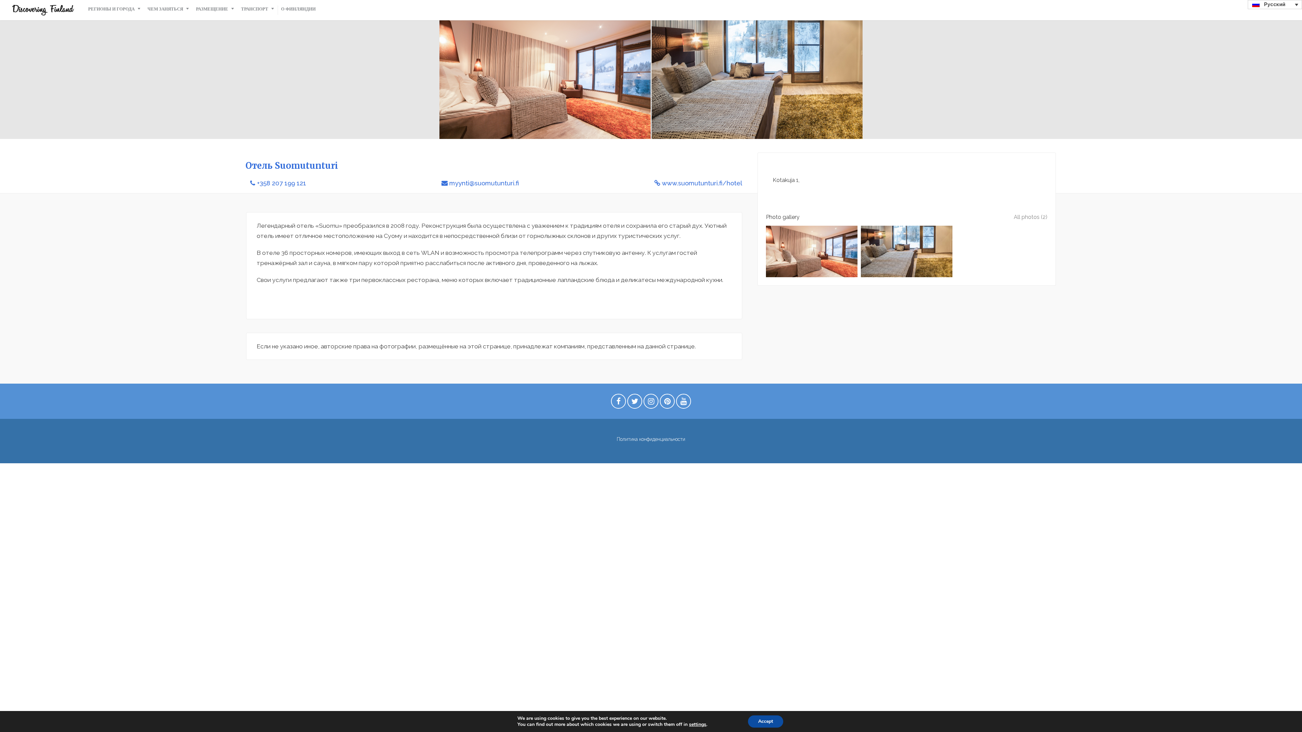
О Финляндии (298, 9)
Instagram (651, 402)
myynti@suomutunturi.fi (484, 183)
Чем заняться (165, 9)
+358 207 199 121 (281, 183)
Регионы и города (111, 9)
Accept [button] (765, 721)
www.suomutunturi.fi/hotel (702, 183)
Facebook (618, 402)
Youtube (683, 402)
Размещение (212, 9)
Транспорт (254, 9)
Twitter (635, 402)
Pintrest (667, 402)
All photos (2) (1030, 217)
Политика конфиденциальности (651, 439)
